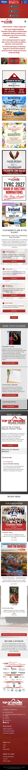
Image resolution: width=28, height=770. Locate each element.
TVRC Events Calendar (8, 731)
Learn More (14, 540)
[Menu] (25, 21)
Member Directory (8, 729)
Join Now (5, 759)
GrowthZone (18, 768)
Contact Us (5, 767)
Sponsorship (6, 749)
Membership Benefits (8, 756)
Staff (4, 747)
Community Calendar (8, 733)
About (4, 745)
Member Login (6, 761)
